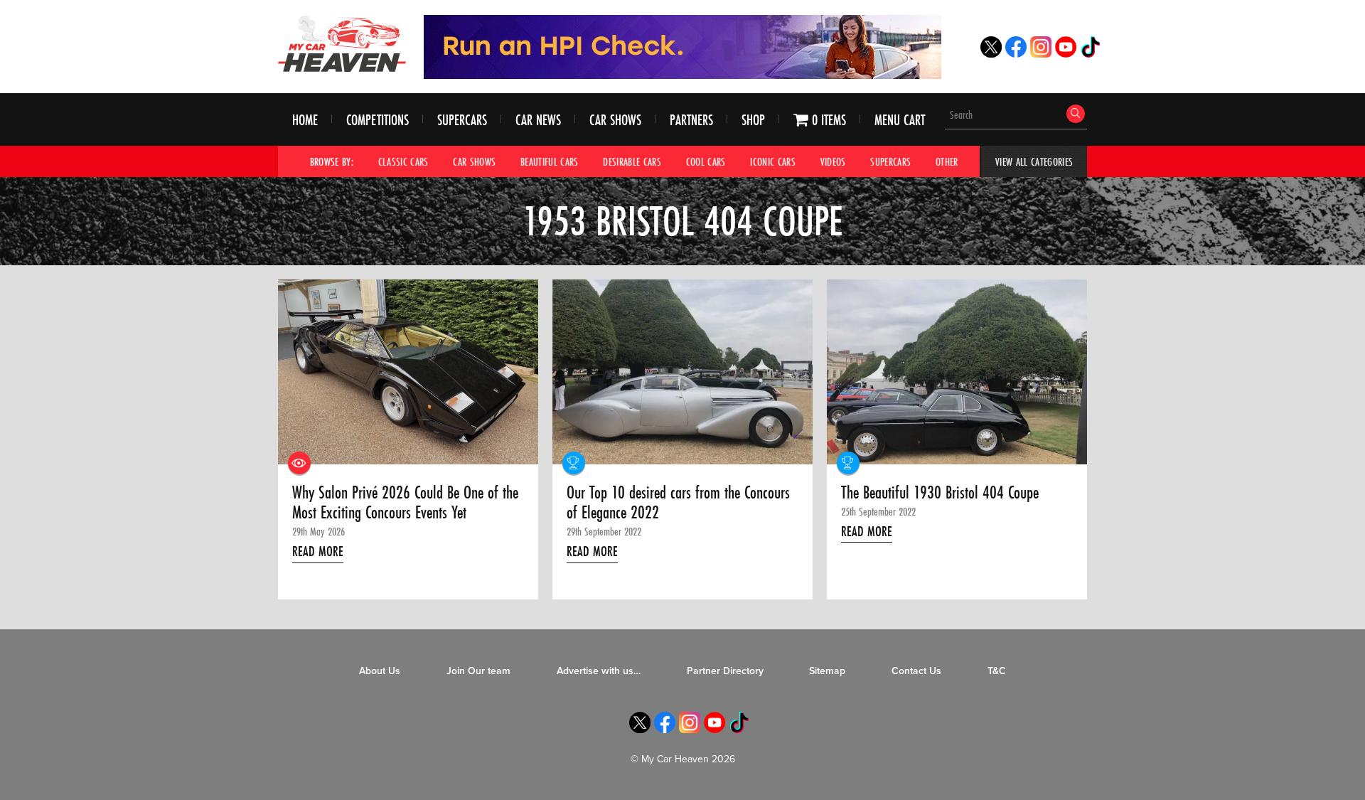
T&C (996, 671)
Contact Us (916, 671)
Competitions (377, 120)
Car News (538, 120)
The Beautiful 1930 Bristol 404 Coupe (940, 493)
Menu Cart (899, 120)
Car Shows (615, 120)
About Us (379, 671)
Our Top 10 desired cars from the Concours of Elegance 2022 (678, 503)
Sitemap (827, 671)
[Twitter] (991, 53)
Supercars (462, 120)
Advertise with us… (599, 671)
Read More (317, 551)
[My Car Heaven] (342, 43)
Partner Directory (725, 671)
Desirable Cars (632, 161)
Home (305, 120)
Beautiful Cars (549, 161)
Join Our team (478, 671)
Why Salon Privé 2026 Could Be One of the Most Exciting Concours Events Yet (405, 503)
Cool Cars (706, 161)
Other (947, 161)
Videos (833, 161)
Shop (753, 120)
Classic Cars (403, 161)
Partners (691, 120)
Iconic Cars (773, 161)
